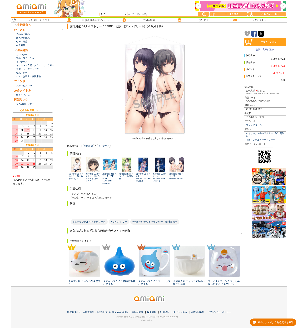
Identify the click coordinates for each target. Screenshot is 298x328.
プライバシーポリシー (219, 312)
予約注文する (269, 41)
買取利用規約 (197, 312)
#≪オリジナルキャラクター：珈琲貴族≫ (154, 221)
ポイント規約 (180, 312)
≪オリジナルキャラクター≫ (260, 139)
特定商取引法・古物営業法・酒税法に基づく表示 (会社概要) (97, 312)
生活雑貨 (88, 145)
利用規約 (164, 312)
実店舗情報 (137, 312)
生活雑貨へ (24, 24)
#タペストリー (119, 221)
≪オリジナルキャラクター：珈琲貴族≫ (265, 134)
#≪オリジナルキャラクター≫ (89, 221)
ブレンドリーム (254, 125)
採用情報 (151, 312)
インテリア (103, 145)
